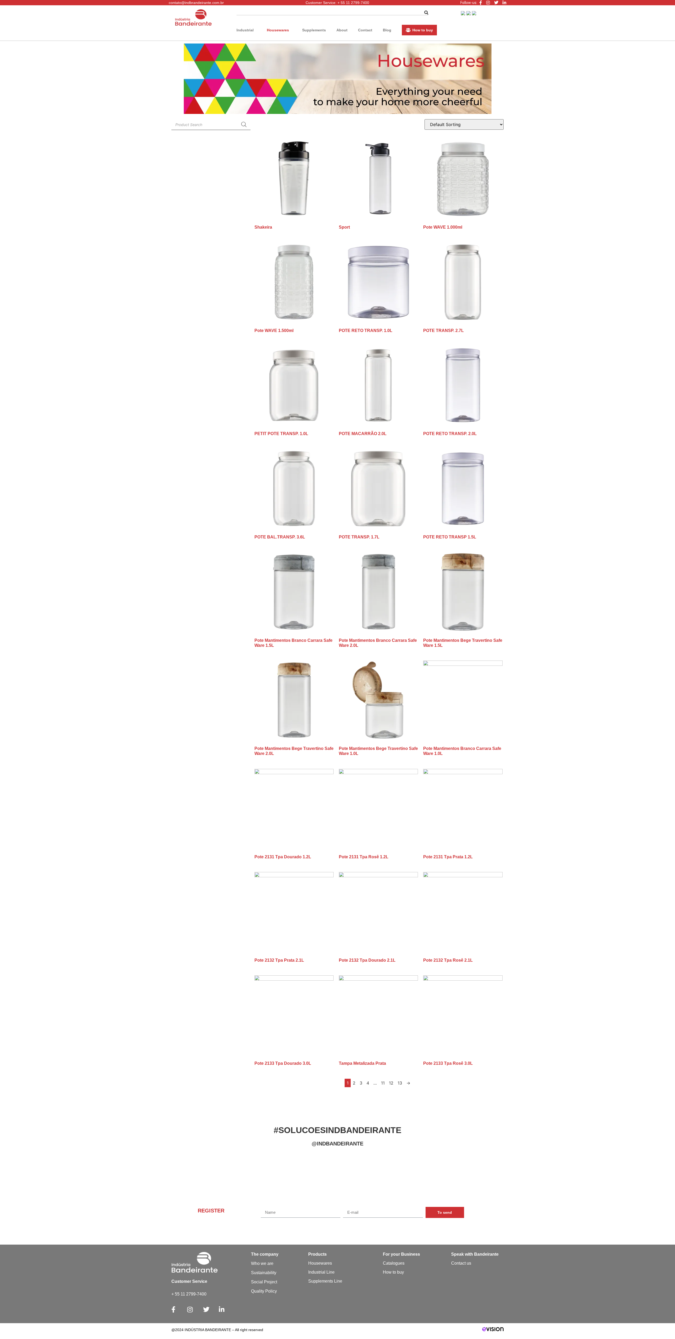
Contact (365, 30)
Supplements (314, 30)
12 (391, 1083)
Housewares (278, 30)
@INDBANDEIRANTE (337, 1144)
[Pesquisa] (243, 124)
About (342, 30)
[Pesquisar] (426, 13)
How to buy (422, 30)
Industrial (245, 30)
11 (383, 1083)
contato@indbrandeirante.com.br (196, 3)
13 (400, 1083)
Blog (387, 30)
